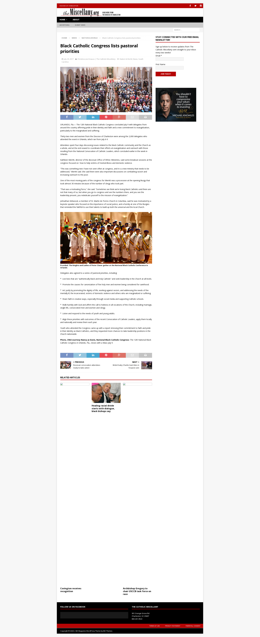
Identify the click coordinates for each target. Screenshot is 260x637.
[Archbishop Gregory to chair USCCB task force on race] (137, 484)
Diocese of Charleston (69, 6)
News (74, 38)
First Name (160, 64)
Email (159, 55)
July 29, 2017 (69, 59)
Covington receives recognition (70, 590)
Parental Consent (193, 626)
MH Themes (107, 631)
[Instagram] (200, 5)
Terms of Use (154, 626)
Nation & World (126, 59)
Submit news (80, 25)
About (76, 19)
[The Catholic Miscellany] (89, 15)
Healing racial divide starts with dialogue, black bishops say (103, 408)
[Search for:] (186, 29)
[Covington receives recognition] (74, 484)
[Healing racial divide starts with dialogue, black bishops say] (106, 393)
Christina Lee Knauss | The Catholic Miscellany (96, 59)
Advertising (64, 25)
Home (62, 19)
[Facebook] (190, 5)
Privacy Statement (172, 626)
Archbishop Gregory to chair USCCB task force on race (137, 591)
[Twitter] (195, 5)
